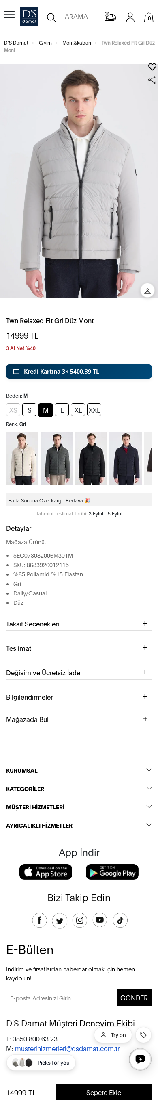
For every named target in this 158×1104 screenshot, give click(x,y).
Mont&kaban (76, 42)
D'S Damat (16, 42)
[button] (79, 371)
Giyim (45, 42)
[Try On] (147, 290)
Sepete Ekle (103, 1092)
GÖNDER (134, 997)
